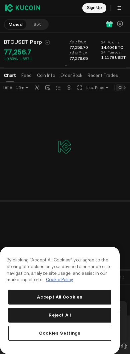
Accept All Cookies (59, 297)
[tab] (71, 75)
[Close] (120, 307)
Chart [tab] (10, 75)
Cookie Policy (59, 279)
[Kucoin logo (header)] (22, 8)
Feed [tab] (26, 75)
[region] (60, 300)
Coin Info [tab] (46, 75)
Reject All (60, 315)
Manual (16, 24)
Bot (37, 24)
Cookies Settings (60, 333)
